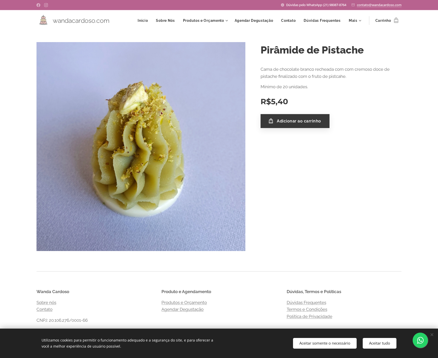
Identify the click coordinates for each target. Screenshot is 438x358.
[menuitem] (144, 20)
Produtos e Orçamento (184, 302)
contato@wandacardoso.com (379, 5)
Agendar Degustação (182, 309)
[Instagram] (46, 5)
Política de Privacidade (309, 316)
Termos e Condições (307, 309)
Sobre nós (46, 302)
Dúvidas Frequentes (306, 302)
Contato (44, 309)
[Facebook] (38, 5)
